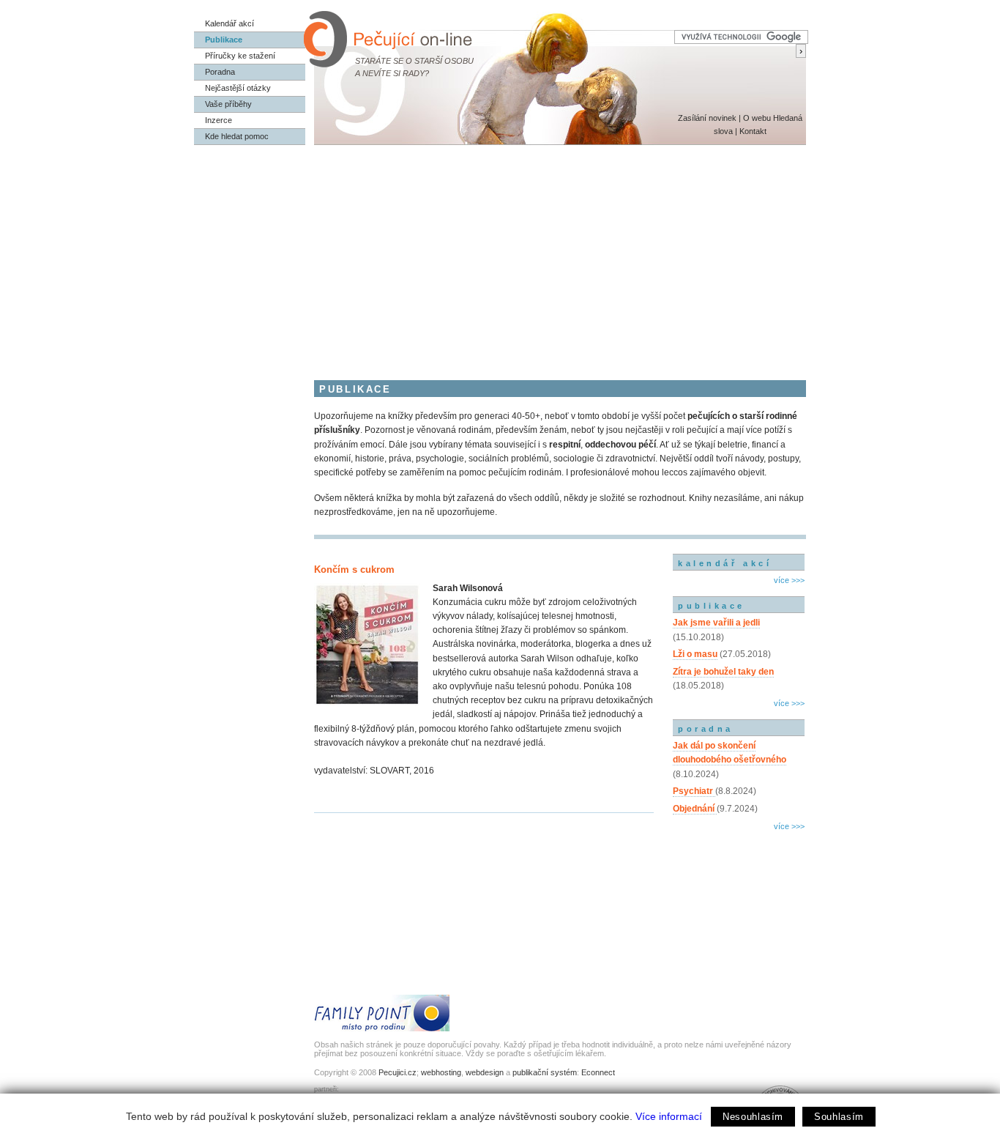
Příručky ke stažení (240, 55)
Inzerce (218, 120)
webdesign (485, 1072)
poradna (706, 728)
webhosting (441, 1072)
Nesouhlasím (753, 1116)
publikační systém (544, 1072)
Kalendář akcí (229, 23)
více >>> (789, 580)
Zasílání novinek (707, 118)
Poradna (220, 71)
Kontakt (752, 131)
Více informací (668, 1116)
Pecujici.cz (397, 1072)
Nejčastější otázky (238, 88)
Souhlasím (839, 1116)
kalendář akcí (725, 563)
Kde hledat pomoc (237, 136)
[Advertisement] (500, 254)
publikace (711, 605)
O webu (757, 118)
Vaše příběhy (228, 104)
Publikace (223, 39)
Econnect (598, 1072)
